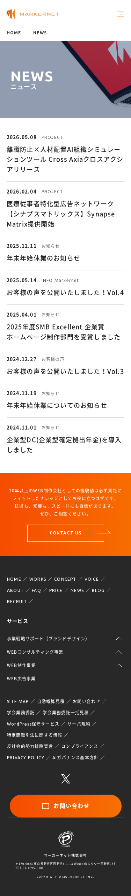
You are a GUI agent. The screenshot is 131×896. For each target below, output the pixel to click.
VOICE (92, 579)
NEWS (77, 590)
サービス (17, 621)
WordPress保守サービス (33, 724)
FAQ (36, 590)
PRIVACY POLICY (25, 757)
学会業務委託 (21, 712)
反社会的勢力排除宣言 (30, 746)
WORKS (37, 579)
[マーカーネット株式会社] (33, 14)
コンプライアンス (79, 746)
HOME (14, 579)
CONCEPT (65, 579)
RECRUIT (17, 601)
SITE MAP (18, 701)
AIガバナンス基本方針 (75, 757)
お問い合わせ (86, 701)
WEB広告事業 (21, 678)
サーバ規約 (78, 724)
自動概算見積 (51, 701)
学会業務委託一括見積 (66, 712)
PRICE (56, 590)
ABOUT (15, 590)
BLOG (98, 590)
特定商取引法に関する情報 (34, 735)
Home (14, 33)
